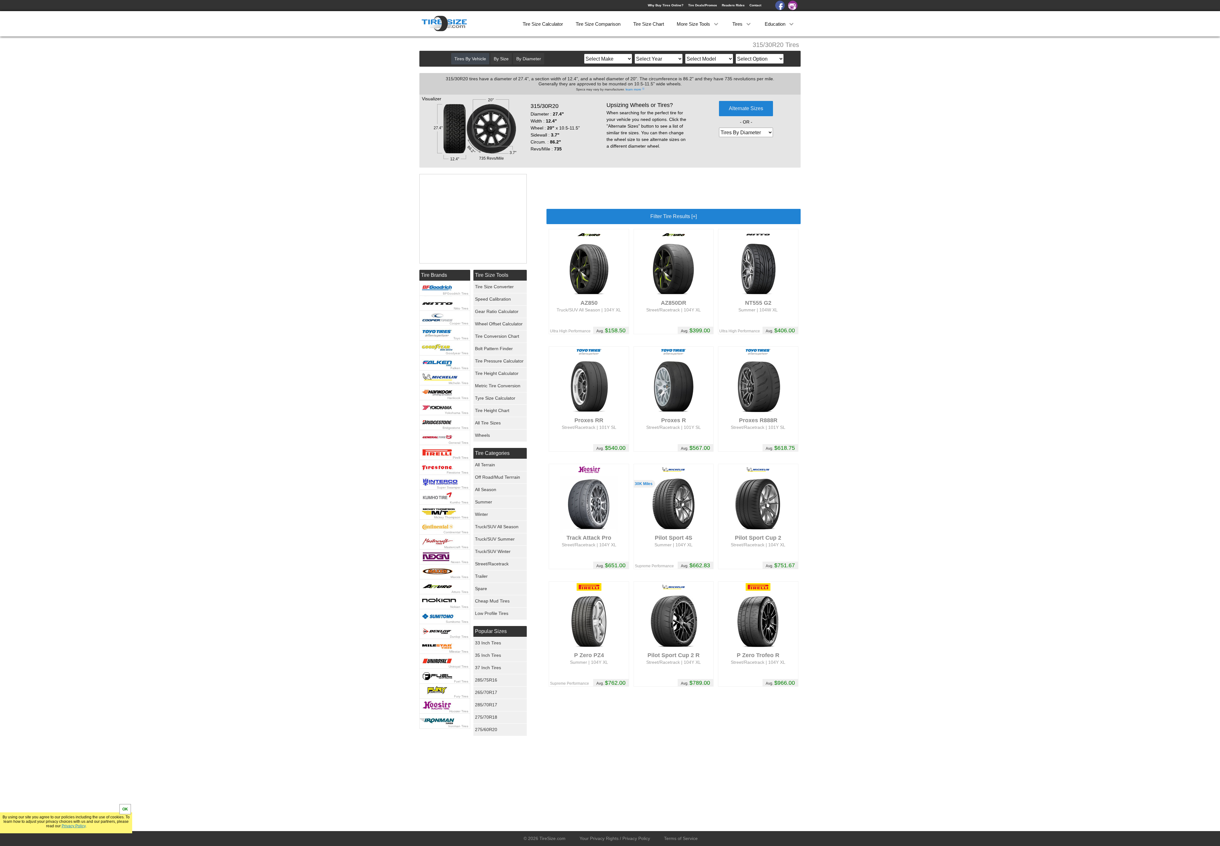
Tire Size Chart (648, 24)
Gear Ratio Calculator (496, 311)
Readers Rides (733, 5)
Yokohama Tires (456, 413)
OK (125, 809)
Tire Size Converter (494, 286)
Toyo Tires (460, 338)
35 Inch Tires (488, 655)
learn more (633, 89)
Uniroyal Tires (458, 666)
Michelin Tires (458, 383)
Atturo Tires (459, 592)
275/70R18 (486, 717)
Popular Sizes (491, 631)
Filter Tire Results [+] (673, 216)
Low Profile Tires (491, 613)
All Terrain (485, 464)
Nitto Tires (461, 308)
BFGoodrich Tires (455, 293)
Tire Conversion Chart (497, 336)
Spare (481, 588)
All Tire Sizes (488, 422)
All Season (485, 489)
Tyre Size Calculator (495, 398)
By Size (501, 58)
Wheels (482, 435)
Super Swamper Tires (452, 487)
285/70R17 (486, 704)
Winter (481, 514)
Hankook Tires (457, 398)
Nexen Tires (459, 562)
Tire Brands (434, 275)
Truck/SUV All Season (496, 526)
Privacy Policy (73, 826)
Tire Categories (492, 453)
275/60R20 (486, 729)
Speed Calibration (493, 299)
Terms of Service (681, 838)
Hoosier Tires (458, 711)
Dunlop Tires (459, 636)
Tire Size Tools (491, 275)
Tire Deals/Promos (702, 5)
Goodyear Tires (457, 353)
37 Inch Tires (488, 667)
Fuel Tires (461, 681)
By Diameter (528, 58)
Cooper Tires (459, 323)
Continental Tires (456, 532)
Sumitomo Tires (457, 621)
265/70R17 (486, 692)
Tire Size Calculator (543, 24)
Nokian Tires (459, 607)
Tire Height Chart (492, 410)
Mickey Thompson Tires (451, 517)
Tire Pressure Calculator (499, 360)
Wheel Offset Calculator (499, 323)
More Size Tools (694, 24)
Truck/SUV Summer (495, 539)
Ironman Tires (458, 726)
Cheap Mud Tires (492, 600)
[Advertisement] (673, 188)
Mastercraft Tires (456, 547)
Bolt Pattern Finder (494, 348)
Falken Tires (459, 368)
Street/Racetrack (492, 563)
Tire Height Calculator (496, 373)
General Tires (458, 442)
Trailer (481, 576)
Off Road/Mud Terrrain (497, 477)
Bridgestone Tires (455, 428)
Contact (755, 5)
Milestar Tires (458, 651)
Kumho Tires (459, 502)
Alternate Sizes (746, 108)
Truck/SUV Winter (493, 551)
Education (776, 24)
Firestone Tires (457, 472)
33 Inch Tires (488, 642)
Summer (483, 501)
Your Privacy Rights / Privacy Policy (615, 838)
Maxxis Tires (459, 577)
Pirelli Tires (460, 457)
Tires (738, 24)
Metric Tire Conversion (497, 385)
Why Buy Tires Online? (665, 5)
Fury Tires (461, 696)
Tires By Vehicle (470, 58)
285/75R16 (486, 680)
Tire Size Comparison (598, 24)
